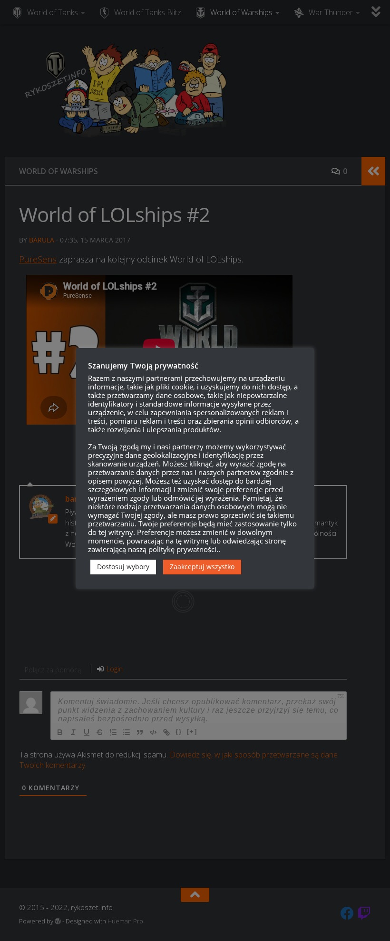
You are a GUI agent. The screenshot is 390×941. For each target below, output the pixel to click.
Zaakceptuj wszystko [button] (202, 566)
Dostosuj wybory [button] (123, 566)
